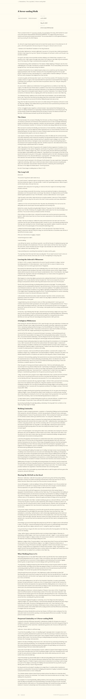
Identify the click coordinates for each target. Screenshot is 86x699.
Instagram (23, 694)
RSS (18, 694)
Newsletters (22, 1)
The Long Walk (30, 1)
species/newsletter (23, 18)
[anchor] (27, 117)
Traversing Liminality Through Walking (40, 33)
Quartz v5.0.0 (62, 694)
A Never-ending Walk (40, 1)
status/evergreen (33, 18)
